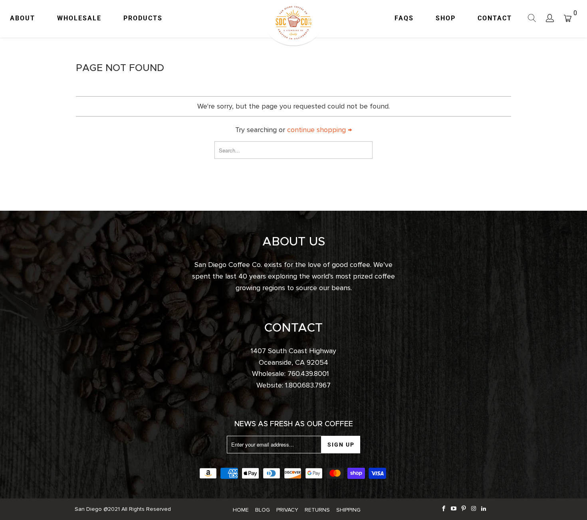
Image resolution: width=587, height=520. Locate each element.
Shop (446, 18)
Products (143, 18)
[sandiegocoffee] (293, 22)
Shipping (348, 509)
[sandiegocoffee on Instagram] (474, 509)
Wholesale (79, 18)
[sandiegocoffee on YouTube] (454, 509)
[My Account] (550, 19)
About (22, 18)
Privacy (287, 509)
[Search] (532, 19)
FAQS (404, 18)
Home (241, 509)
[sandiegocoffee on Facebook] (444, 509)
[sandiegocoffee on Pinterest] (464, 509)
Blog (262, 509)
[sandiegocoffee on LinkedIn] (484, 509)
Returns (317, 509)
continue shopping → (319, 129)
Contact (495, 18)
